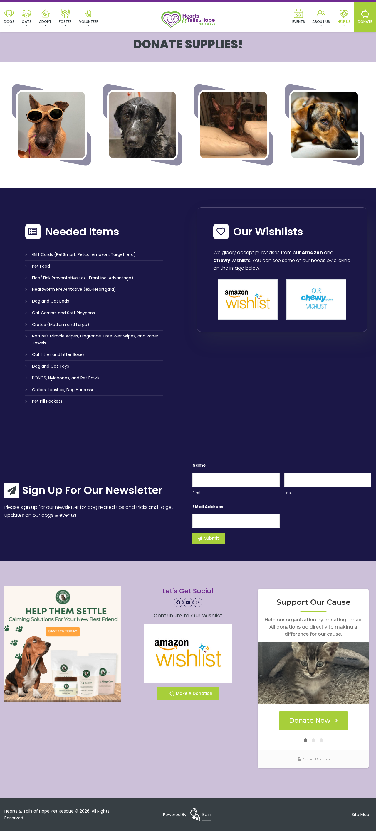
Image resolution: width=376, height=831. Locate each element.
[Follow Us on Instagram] (197, 602)
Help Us (344, 21)
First (197, 492)
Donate (365, 21)
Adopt (45, 21)
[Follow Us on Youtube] (188, 602)
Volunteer (88, 21)
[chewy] (316, 299)
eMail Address (207, 506)
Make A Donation (193, 693)
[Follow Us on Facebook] (178, 602)
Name (199, 465)
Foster (65, 21)
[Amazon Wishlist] (248, 299)
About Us (321, 21)
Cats (26, 21)
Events (298, 21)
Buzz (207, 815)
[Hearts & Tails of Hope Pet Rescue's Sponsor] (62, 644)
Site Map (360, 815)
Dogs (9, 21)
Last (289, 492)
